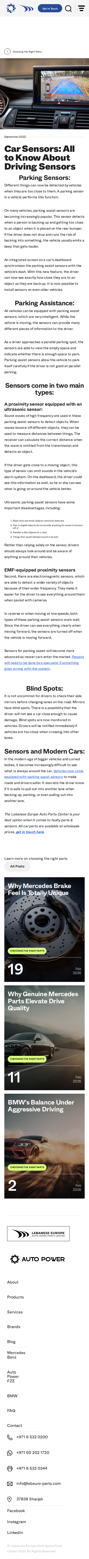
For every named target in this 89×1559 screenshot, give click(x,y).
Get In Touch (50, 8)
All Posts (17, 866)
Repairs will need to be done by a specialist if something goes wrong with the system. (44, 663)
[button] (81, 8)
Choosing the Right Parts (48, 858)
